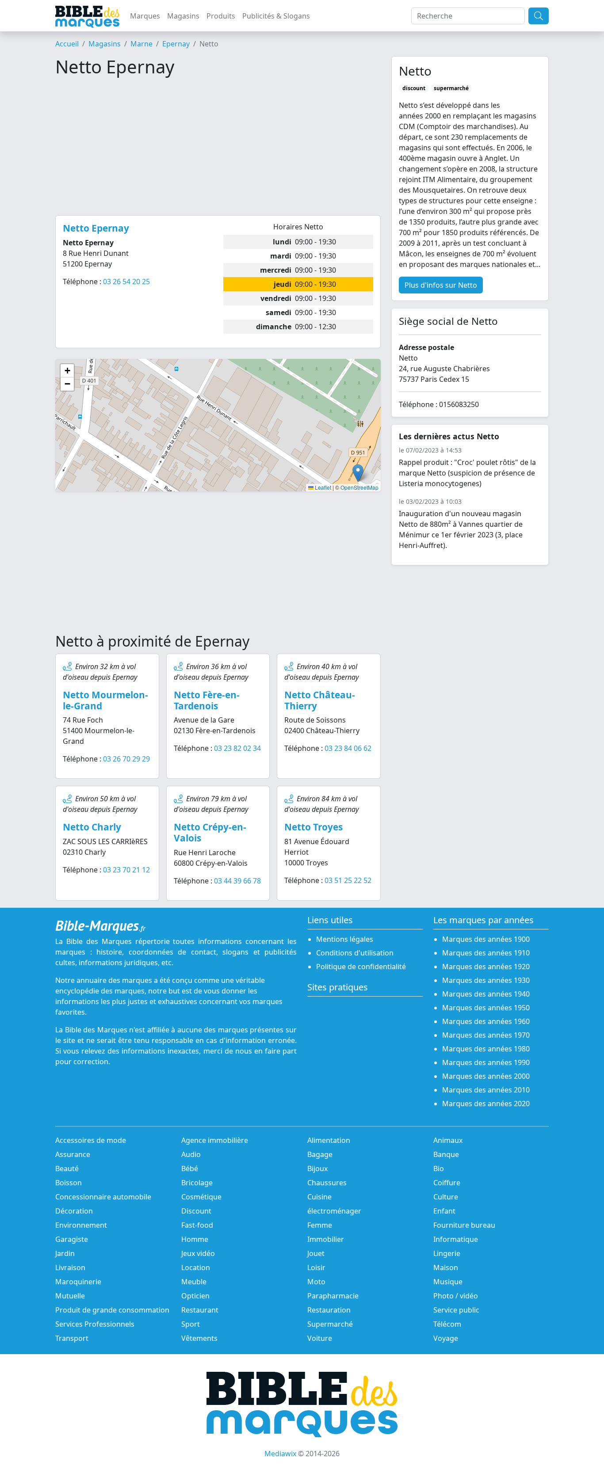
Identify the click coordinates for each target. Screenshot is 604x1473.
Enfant (444, 1211)
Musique (448, 1281)
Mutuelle (70, 1296)
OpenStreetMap (359, 487)
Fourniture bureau (464, 1225)
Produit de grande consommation (112, 1310)
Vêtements (199, 1338)
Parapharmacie (333, 1296)
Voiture (319, 1338)
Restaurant (199, 1310)
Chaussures (327, 1183)
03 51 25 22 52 (348, 880)
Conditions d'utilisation (355, 953)
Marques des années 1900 (486, 939)
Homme (194, 1239)
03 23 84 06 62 (348, 748)
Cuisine (319, 1197)
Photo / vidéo (455, 1296)
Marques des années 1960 (486, 1021)
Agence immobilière (214, 1140)
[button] (357, 473)
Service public (456, 1310)
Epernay (176, 44)
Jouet (316, 1253)
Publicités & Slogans (276, 16)
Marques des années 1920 (486, 966)
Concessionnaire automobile (103, 1197)
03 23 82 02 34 (237, 748)
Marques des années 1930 (486, 980)
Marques (145, 16)
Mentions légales (344, 939)
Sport (190, 1324)
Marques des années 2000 (486, 1076)
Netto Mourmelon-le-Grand (105, 700)
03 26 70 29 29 (126, 759)
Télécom (447, 1324)
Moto (316, 1281)
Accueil (67, 44)
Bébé (189, 1168)
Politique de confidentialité (361, 966)
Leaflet (322, 487)
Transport (71, 1338)
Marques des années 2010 (486, 1090)
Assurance (72, 1154)
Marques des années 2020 (486, 1103)
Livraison (70, 1267)
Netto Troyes (313, 827)
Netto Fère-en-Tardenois (207, 700)
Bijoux (317, 1168)
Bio (438, 1168)
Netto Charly (92, 827)
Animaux (448, 1140)
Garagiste (71, 1239)
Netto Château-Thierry (319, 700)
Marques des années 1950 (486, 1007)
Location (195, 1267)
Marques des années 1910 (486, 953)
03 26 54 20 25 (126, 281)
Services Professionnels (94, 1324)
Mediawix (280, 1453)
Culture (445, 1197)
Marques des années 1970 (486, 1035)
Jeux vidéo (198, 1253)
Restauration (329, 1310)
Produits (220, 16)
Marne (141, 44)
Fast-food (197, 1225)
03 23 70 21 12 (126, 870)
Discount (196, 1211)
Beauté (67, 1168)
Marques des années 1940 (486, 994)
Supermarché (330, 1324)
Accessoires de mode (90, 1140)
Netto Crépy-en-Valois (210, 832)
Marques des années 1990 (486, 1062)
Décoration (74, 1211)
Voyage (445, 1338)
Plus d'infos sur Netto (441, 285)
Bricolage (197, 1183)
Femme (319, 1225)
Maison (445, 1267)
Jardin (65, 1253)
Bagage (320, 1154)
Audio (191, 1154)
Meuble (193, 1281)
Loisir (316, 1267)
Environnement (81, 1225)
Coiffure (446, 1183)
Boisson (68, 1183)
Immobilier (325, 1239)
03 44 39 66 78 (237, 881)
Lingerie (446, 1253)
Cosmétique (201, 1197)
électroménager (334, 1211)
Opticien (195, 1296)
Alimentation (328, 1140)
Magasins (183, 16)
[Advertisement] (218, 146)
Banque (446, 1154)
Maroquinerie (78, 1281)
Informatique (455, 1239)
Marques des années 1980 (486, 1049)
